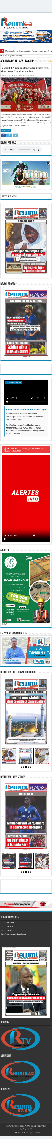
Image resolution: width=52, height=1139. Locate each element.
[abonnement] (51, 61)
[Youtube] (28, 1129)
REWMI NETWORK (38, 1126)
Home (4, 56)
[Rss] (21, 1129)
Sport (15, 75)
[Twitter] (26, 1129)
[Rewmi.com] (16, 22)
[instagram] (31, 1129)
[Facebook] (23, 1129)
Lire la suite (5, 130)
